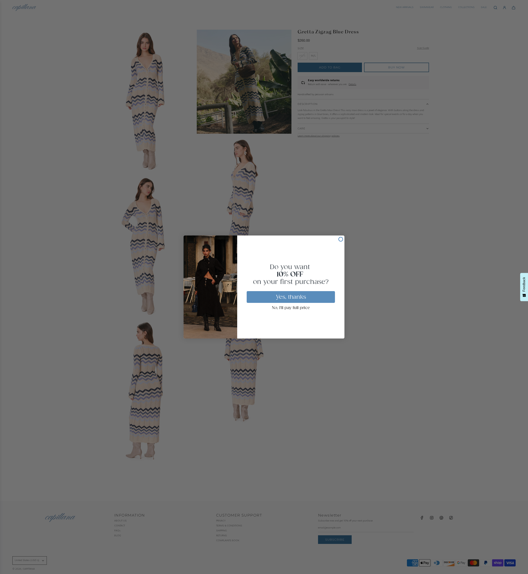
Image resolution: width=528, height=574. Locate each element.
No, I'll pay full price (291, 308)
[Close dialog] (341, 239)
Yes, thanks (291, 297)
